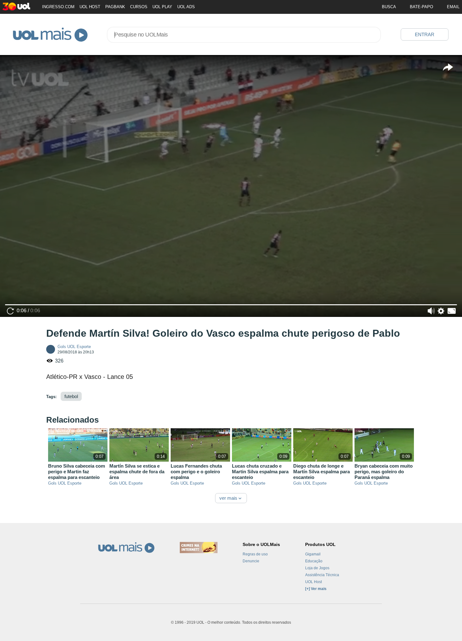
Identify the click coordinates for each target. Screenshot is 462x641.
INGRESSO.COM (58, 6)
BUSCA (389, 6)
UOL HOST (90, 6)
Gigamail (313, 554)
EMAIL (453, 6)
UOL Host (313, 582)
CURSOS (138, 6)
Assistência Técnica (322, 575)
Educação (313, 561)
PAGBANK (115, 6)
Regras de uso (255, 554)
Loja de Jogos (317, 568)
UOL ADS (186, 6)
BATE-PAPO (421, 6)
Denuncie (251, 561)
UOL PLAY (162, 6)
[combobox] (244, 35)
